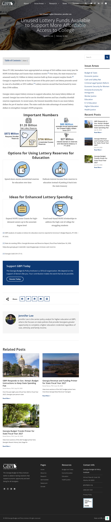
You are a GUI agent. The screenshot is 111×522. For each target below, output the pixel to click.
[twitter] (92, 3)
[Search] (107, 57)
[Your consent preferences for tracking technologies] (107, 518)
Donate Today (15, 279)
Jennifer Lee (67, 14)
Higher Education (55, 14)
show (25, 61)
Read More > (7, 398)
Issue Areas (39, 3)
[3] (4, 254)
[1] (3, 233)
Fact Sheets (44, 14)
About (26, 3)
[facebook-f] (95, 3)
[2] (4, 243)
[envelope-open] (106, 3)
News (65, 3)
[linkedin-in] (99, 3)
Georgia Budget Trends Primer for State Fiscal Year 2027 (18, 432)
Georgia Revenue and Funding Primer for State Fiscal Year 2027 (59, 381)
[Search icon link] (86, 3)
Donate (76, 3)
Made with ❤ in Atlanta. (101, 518)
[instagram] (103, 3)
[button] (22, 298)
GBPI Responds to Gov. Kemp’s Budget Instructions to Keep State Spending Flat (20, 383)
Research (53, 3)
